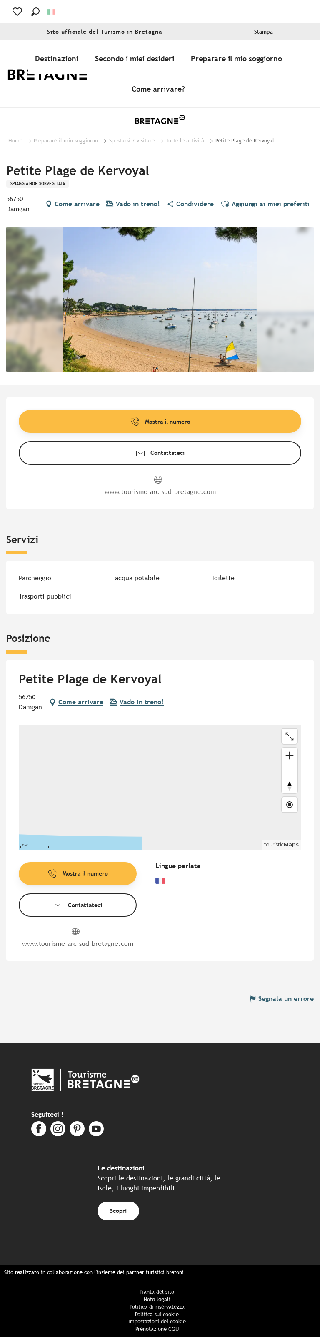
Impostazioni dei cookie (157, 1321)
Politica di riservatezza (157, 1307)
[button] (35, 11)
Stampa (263, 32)
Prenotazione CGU (157, 1329)
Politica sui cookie (157, 1314)
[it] (52, 12)
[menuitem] (53, 73)
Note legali (157, 1299)
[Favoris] (18, 11)
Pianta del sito (157, 1292)
